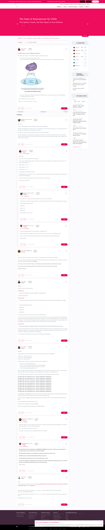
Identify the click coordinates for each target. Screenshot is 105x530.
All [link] (75, 101)
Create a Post (85, 35)
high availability (29, 101)
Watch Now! (23, 25)
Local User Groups (73, 6)
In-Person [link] (83, 101)
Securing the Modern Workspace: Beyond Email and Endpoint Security (79, 121)
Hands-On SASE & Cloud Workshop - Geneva (78, 106)
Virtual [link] (79, 101)
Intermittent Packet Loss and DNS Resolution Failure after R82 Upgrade (79, 85)
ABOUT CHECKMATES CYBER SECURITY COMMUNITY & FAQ (73, 4)
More (87, 6)
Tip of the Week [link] (43, 516)
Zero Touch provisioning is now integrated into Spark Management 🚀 (80, 79)
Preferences (95, 1)
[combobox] (48, 42)
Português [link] (67, 519)
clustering (24, 101)
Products (59, 6)
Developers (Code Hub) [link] (57, 516)
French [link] (67, 516)
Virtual (74, 109)
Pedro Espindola (21, 297)
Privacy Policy (44, 1)
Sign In (88, 4)
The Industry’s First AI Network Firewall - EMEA (79, 134)
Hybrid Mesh (29, 38)
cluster (22, 101)
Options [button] (67, 38)
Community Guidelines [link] (20, 516)
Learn (64, 6)
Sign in (37, 524)
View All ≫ (75, 69)
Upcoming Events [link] (56, 519)
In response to (24, 153)
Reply (64, 108)
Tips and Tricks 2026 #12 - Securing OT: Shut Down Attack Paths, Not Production (80, 142)
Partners (81, 6)
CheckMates (20, 38)
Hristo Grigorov (21, 323)
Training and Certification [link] (45, 519)
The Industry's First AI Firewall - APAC (80, 129)
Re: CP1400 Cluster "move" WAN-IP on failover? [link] (50, 38)
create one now (96, 524)
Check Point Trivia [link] (32, 516)
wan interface (35, 101)
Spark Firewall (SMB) (37, 38)
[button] (82, 1)
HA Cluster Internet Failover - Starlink (79, 89)
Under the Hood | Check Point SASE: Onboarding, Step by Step (79, 114)
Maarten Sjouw (21, 290)
